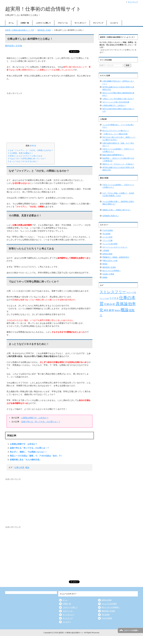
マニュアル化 (104, 298)
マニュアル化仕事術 (109, 244)
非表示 (32, 146)
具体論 (122, 303)
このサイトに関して (43, 23)
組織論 (104, 277)
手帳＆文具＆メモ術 (109, 261)
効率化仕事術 (107, 254)
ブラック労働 (107, 240)
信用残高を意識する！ (110, 216)
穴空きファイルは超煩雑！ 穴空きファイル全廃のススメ (118, 186)
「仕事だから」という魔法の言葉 (114, 134)
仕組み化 (109, 304)
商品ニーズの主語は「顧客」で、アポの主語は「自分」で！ (36, 456)
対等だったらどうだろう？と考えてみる (25, 156)
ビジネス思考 (107, 237)
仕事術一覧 (25, 23)
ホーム (11, 23)
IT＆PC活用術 (107, 230)
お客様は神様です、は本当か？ (35, 418)
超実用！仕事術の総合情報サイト (43, 9)
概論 (27, 467)
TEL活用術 (106, 234)
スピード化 (131, 292)
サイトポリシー (80, 23)
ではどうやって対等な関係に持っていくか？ (27, 159)
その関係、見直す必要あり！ (20, 153)
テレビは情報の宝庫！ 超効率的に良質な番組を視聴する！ (118, 203)
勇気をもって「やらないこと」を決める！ (118, 164)
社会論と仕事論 (108, 274)
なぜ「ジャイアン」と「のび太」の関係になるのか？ (30, 150)
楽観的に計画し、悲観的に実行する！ (116, 210)
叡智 (111, 310)
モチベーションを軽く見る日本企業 (115, 102)
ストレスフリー (113, 292)
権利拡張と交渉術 (13, 46)
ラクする (114, 298)
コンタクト (114, 23)
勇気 (106, 310)
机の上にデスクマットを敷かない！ (115, 131)
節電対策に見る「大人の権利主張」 (25, 459)
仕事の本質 (19, 467)
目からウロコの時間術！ (111, 271)
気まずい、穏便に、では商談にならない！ (28, 452)
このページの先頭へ (131, 630)
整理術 (104, 264)
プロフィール (63, 23)
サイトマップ (98, 23)
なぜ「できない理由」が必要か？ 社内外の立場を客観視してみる (118, 194)
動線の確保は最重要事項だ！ (113, 155)
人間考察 (105, 251)
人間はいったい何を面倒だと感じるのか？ (118, 99)
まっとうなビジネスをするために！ (23, 161)
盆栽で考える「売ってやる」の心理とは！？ (40, 422)
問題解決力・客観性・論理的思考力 (115, 257)
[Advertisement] (30, 117)
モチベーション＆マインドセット (114, 247)
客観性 (117, 310)
